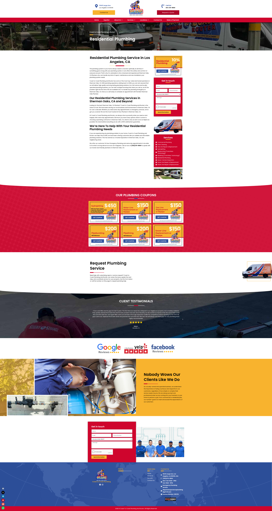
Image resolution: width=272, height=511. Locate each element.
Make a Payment (173, 20)
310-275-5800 (170, 8)
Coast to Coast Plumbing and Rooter (101, 81)
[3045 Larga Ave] (96, 6)
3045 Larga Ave (105, 5)
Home (96, 20)
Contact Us (158, 20)
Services (130, 20)
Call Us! (168, 5)
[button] (89, 319)
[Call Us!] (163, 6)
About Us (117, 20)
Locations (143, 20)
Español (106, 20)
